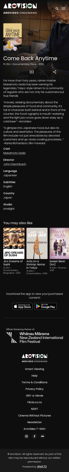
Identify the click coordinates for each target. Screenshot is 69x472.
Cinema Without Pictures (34, 415)
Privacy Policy (34, 389)
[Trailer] (31, 71)
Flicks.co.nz (34, 402)
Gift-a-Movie (34, 396)
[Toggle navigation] (64, 8)
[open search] (57, 8)
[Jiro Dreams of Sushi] (13, 243)
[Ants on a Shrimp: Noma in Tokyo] (37, 243)
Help (34, 376)
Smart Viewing (34, 369)
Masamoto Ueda (14, 153)
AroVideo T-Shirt (35, 429)
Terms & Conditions (34, 382)
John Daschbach (14, 164)
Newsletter (34, 422)
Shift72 (42, 467)
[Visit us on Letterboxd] (42, 436)
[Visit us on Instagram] (26, 436)
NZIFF (34, 409)
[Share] (54, 71)
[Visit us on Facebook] (34, 436)
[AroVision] (34, 358)
